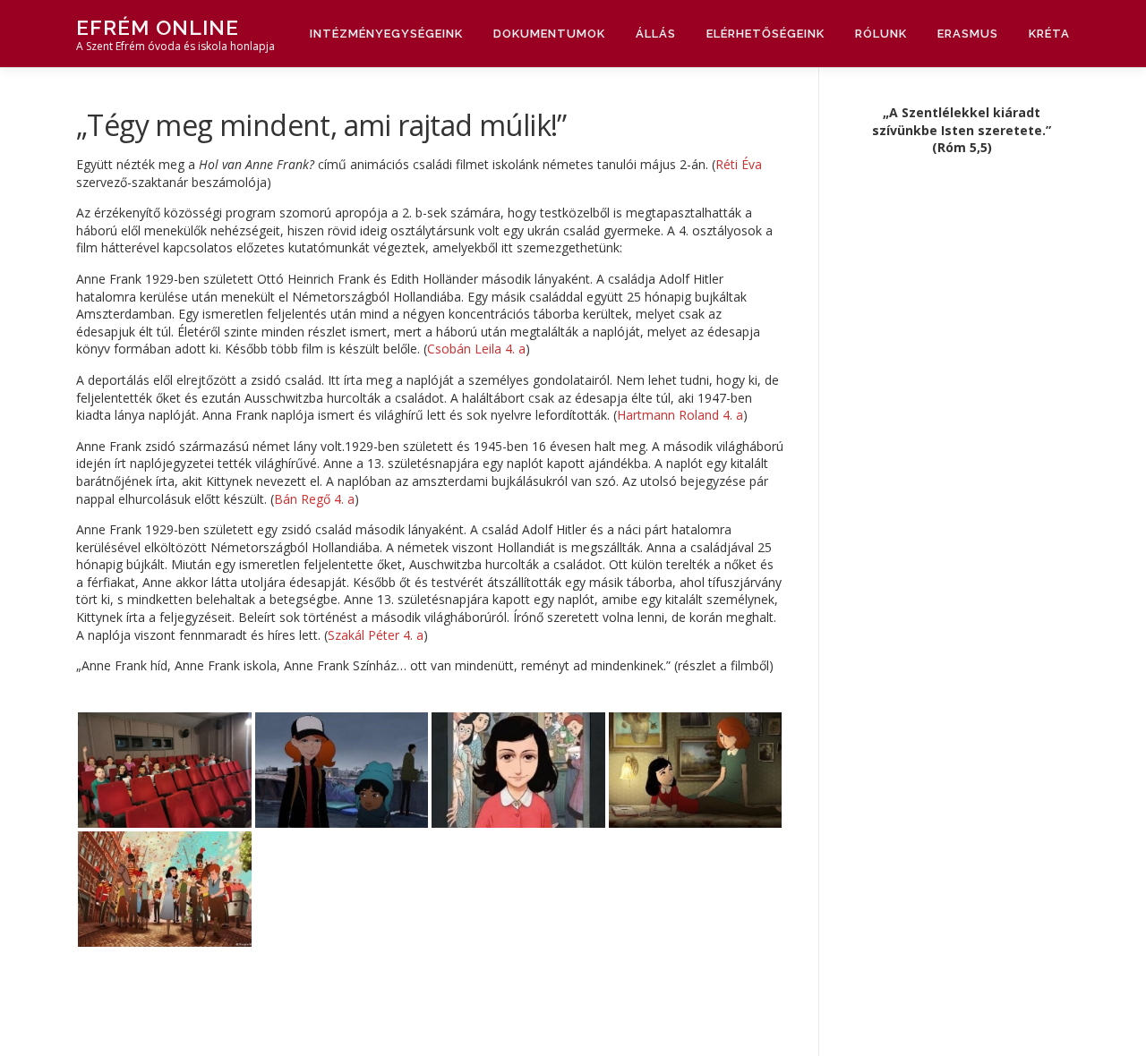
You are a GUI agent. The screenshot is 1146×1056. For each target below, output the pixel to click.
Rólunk (881, 33)
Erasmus (967, 33)
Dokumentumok (549, 33)
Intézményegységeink (386, 33)
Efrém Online (157, 27)
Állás (656, 33)
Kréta (1049, 33)
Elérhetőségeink (765, 33)
